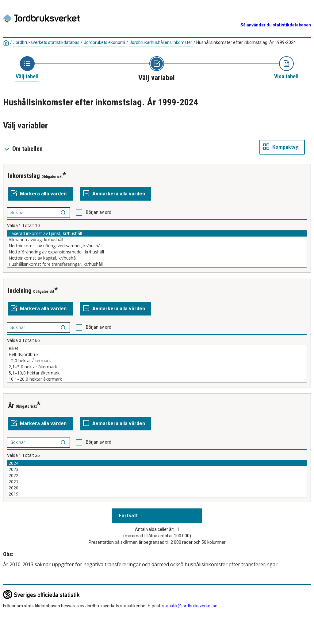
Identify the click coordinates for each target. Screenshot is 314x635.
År (11, 405)
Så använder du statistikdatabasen (275, 24)
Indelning (20, 290)
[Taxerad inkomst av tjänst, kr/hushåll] (157, 233)
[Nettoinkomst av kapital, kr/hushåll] (157, 258)
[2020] (157, 488)
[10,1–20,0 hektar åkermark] (157, 379)
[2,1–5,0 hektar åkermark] (157, 367)
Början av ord (98, 212)
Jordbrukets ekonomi (104, 42)
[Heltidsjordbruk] (157, 354)
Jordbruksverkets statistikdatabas (46, 42)
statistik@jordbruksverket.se (189, 605)
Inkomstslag (24, 175)
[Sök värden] (63, 212)
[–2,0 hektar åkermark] (157, 361)
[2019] (157, 494)
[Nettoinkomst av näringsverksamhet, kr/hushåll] (157, 246)
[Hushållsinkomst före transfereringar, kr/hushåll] (157, 264)
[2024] (157, 463)
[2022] (157, 475)
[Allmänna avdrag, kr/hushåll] (157, 240)
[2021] (157, 482)
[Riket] (157, 348)
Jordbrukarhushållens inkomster (160, 42)
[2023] (157, 469)
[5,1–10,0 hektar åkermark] (157, 373)
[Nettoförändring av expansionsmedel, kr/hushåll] (157, 252)
